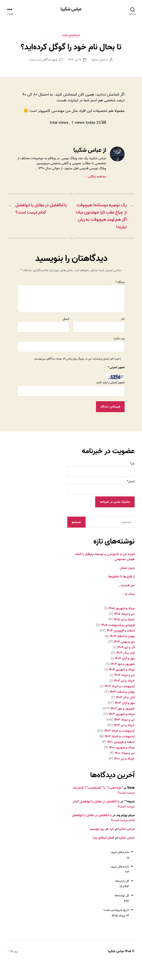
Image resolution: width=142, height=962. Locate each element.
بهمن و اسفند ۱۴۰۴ (122, 636)
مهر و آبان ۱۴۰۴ (125, 658)
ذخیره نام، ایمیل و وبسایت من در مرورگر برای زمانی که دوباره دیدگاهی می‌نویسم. (77, 359)
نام (123, 319)
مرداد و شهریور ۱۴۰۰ (122, 747)
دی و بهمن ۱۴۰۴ (124, 641)
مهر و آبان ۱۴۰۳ (125, 703)
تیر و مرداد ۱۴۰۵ (124, 614)
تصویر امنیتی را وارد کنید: (110, 382)
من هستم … (126, 585)
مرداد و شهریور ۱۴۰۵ (122, 608)
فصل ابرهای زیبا (103, 837)
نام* (132, 463)
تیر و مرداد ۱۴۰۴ (124, 675)
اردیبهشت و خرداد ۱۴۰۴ (119, 686)
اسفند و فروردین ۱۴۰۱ (121, 742)
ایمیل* (131, 481)
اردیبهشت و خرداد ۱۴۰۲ (120, 736)
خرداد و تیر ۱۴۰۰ (124, 758)
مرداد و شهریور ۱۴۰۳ (122, 714)
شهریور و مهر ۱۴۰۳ (122, 708)
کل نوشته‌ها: (121, 895)
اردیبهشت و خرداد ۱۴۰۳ (119, 731)
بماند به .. (128, 594)
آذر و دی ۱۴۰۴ (126, 647)
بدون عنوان (127, 568)
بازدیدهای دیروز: (119, 866)
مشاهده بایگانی (95, 176)
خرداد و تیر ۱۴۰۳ (124, 725)
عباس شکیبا (71, 9)
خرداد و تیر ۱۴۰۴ (124, 680)
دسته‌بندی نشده (71, 35)
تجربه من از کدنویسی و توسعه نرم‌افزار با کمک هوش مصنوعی (105, 557)
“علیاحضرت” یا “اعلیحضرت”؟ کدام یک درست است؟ (104, 790)
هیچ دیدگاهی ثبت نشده (43, 59)
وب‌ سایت (119, 338)
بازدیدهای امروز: (119, 852)
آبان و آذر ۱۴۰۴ (125, 653)
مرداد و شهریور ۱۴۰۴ (122, 669)
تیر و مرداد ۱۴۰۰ (125, 753)
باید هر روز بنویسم (102, 829)
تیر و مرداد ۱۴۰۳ (124, 719)
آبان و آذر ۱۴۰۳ (125, 697)
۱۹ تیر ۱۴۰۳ (74, 59)
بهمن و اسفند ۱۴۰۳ (122, 692)
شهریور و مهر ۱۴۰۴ (123, 664)
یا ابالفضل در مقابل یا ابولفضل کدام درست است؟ (104, 804)
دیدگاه (120, 282)
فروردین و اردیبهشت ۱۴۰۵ (118, 625)
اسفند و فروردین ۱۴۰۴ (120, 630)
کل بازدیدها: (121, 881)
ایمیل (66, 319)
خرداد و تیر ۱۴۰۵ (124, 619)
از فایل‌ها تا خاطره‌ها (121, 576)
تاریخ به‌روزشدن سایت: (115, 910)
